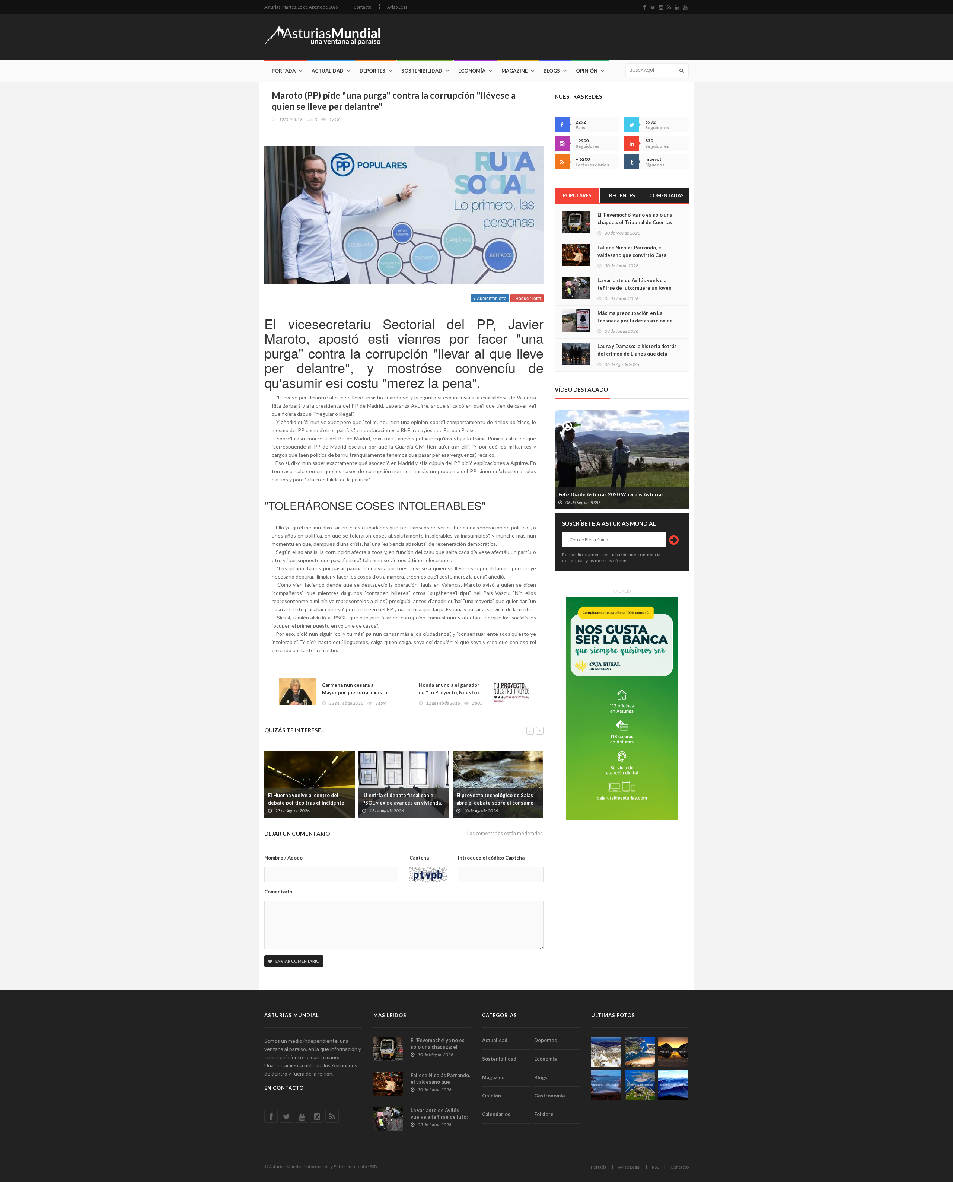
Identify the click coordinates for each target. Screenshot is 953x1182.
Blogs (552, 71)
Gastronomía (549, 1096)
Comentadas (666, 195)
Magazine (514, 71)
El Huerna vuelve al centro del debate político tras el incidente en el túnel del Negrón (306, 802)
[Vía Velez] (606, 1085)
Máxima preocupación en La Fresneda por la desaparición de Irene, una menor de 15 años (635, 320)
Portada (284, 71)
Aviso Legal (398, 6)
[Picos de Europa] (673, 1085)
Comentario (278, 892)
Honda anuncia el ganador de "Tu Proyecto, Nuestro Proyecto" (449, 692)
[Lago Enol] (673, 1052)
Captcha (419, 858)
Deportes (372, 71)
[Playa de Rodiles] (640, 1052)
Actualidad (328, 71)
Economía (471, 71)
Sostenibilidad (421, 71)
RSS (655, 1167)
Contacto (362, 6)
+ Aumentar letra (490, 298)
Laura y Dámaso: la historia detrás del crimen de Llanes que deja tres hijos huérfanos (637, 353)
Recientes (622, 195)
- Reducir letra (527, 298)
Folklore (544, 1114)
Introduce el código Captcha (491, 858)
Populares (577, 195)
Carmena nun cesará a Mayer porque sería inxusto (354, 688)
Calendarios (496, 1114)
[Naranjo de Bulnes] (606, 1052)
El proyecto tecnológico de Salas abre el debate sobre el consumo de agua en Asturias (494, 802)
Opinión (586, 71)
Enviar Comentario (297, 961)
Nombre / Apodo (283, 858)
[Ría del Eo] (640, 1085)
